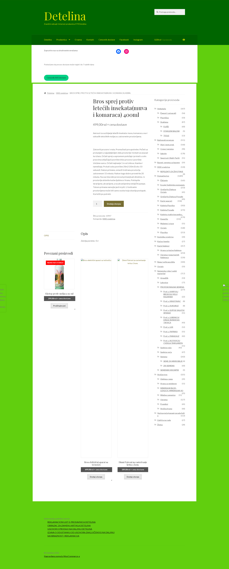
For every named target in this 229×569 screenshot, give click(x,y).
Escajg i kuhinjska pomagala (172, 185)
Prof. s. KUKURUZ (171, 306)
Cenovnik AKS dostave (56, 78)
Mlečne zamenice (167, 395)
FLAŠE (166, 126)
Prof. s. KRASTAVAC (172, 301)
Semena (163, 357)
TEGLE (166, 135)
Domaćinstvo (163, 176)
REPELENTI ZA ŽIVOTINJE (171, 171)
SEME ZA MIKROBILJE (172, 361)
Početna (50, 93)
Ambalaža (161, 109)
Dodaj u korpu (114, 203)
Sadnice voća (166, 352)
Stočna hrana (166, 408)
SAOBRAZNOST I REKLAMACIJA (63, 536)
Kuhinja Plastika (167, 205)
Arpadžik (164, 278)
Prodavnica (61, 39)
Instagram (138, 39)
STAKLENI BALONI (171, 131)
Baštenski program (165, 140)
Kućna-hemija (163, 241)
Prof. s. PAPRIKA (170, 331)
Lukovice (164, 282)
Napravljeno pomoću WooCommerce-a (62, 556)
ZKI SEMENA (169, 366)
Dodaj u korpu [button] (96, 477)
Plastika (164, 232)
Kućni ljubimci (163, 246)
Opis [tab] (46, 235)
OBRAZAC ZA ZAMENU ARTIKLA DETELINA (69, 525)
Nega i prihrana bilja (166, 262)
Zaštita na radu (164, 420)
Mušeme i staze (167, 223)
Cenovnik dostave (107, 39)
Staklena (164, 122)
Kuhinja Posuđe (167, 210)
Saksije (163, 153)
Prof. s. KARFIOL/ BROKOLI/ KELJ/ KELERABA (170, 294)
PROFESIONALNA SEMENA (172, 287)
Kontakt (90, 39)
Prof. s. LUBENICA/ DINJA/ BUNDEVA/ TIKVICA (171, 320)
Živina (160, 425)
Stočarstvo (162, 374)
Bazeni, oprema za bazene (168, 162)
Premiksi (164, 404)
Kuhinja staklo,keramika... (171, 214)
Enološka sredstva (165, 237)
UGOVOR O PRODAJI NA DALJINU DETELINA (69, 529)
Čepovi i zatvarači (168, 113)
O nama (78, 39)
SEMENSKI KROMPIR (169, 370)
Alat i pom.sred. (167, 144)
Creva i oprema (167, 149)
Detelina (65, 15)
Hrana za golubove (168, 383)
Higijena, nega (166, 379)
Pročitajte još (59, 306)
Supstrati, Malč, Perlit (170, 158)
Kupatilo (164, 219)
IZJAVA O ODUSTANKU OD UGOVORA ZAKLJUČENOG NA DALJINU (80, 532)
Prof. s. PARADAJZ (171, 336)
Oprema (164, 399)
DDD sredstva (62, 93)
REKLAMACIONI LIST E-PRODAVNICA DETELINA (71, 522)
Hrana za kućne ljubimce (170, 250)
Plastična (164, 118)
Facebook (124, 39)
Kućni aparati (166, 201)
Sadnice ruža (165, 347)
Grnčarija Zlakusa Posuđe (171, 196)
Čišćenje (164, 180)
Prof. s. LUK (168, 327)
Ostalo (163, 228)
